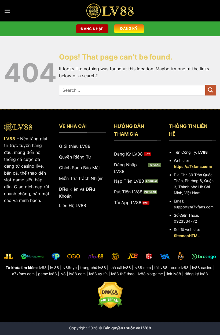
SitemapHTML (187, 235)
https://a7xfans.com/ (193, 166)
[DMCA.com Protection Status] (110, 294)
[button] (7, 10)
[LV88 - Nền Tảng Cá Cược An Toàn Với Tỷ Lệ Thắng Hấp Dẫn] (110, 11)
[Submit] (210, 90)
